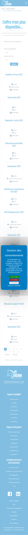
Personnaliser (14, 283)
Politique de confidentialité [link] (14, 285)
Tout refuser (14, 280)
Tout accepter (14, 277)
